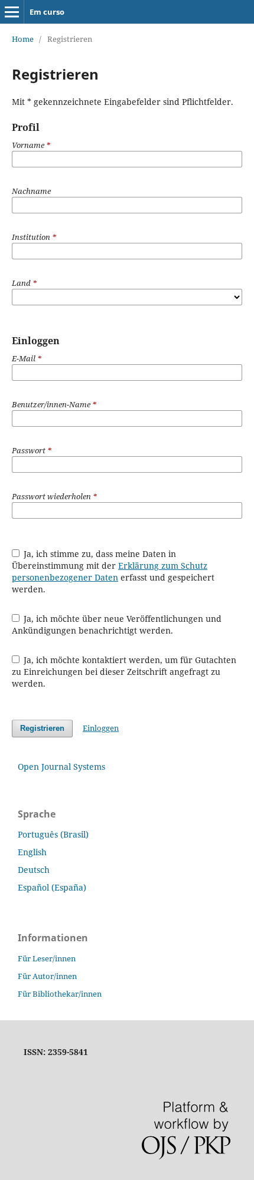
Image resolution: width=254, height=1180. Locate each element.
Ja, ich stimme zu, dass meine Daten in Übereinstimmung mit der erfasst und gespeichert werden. (113, 571)
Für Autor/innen (47, 976)
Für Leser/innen (47, 958)
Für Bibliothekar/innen (60, 993)
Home (23, 39)
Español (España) (52, 887)
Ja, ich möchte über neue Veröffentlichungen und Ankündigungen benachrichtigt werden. (117, 624)
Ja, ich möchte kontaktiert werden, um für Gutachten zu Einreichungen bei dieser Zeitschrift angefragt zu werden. (124, 671)
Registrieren (42, 728)
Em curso (47, 11)
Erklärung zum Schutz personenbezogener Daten (109, 571)
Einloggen (101, 728)
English (32, 852)
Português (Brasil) (53, 834)
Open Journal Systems (61, 766)
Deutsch (34, 869)
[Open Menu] (12, 12)
